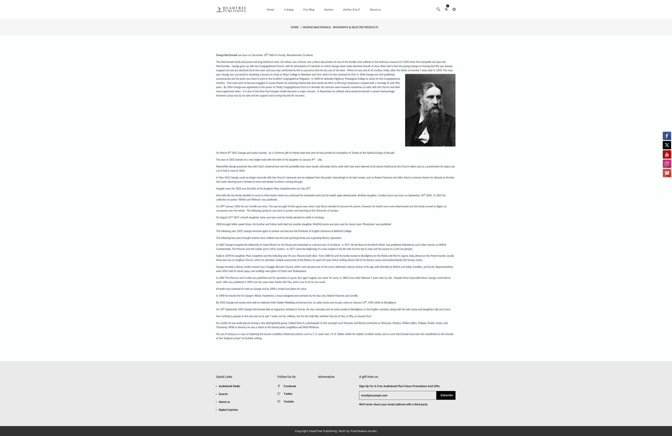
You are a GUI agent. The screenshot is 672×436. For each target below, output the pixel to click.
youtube (289, 401)
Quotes (328, 9)
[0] (446, 9)
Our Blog (308, 9)
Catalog (288, 9)
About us (375, 9)
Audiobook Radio (229, 386)
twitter (288, 394)
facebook (290, 386)
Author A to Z (351, 9)
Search (223, 394)
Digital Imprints (228, 409)
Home (270, 9)
